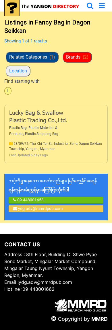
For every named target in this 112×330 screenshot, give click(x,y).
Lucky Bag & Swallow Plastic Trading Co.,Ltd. (38, 117)
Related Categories (32, 57)
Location (18, 71)
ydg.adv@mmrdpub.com (40, 208)
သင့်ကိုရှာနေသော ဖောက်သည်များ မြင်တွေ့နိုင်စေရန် (53, 185)
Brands (77, 57)
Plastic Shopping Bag (41, 134)
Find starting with (22, 81)
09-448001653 (30, 200)
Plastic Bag (18, 128)
